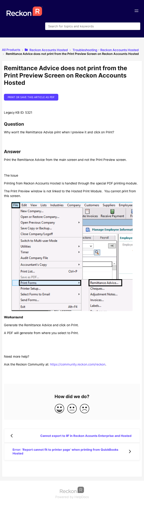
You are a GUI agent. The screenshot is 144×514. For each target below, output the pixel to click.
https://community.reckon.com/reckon (77, 364)
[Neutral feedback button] (72, 409)
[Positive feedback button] (59, 409)
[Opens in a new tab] (72, 490)
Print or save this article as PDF (31, 97)
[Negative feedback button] (84, 409)
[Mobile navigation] (136, 11)
